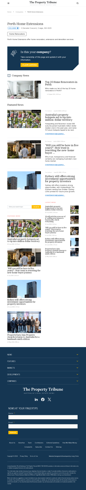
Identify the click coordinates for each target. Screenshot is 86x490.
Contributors (39, 442)
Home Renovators (17, 34)
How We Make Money (70, 442)
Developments (13, 374)
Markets (11, 367)
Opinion (38, 173)
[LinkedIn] (36, 399)
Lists (39, 82)
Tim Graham (48, 111)
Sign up (13, 432)
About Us (12, 442)
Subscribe (38, 446)
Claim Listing (29, 65)
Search (36, 207)
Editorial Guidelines (52, 442)
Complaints (28, 446)
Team (30, 442)
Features (11, 361)
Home (9, 11)
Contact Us (49, 446)
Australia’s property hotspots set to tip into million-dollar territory (23, 240)
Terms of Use (34, 456)
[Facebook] (42, 399)
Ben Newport (48, 141)
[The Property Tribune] (43, 390)
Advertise (21, 442)
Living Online (75, 456)
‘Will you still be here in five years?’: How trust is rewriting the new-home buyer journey (23, 270)
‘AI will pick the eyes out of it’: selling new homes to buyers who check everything (55, 219)
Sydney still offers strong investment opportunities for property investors (21, 301)
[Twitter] (49, 399)
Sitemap (59, 446)
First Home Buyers (35, 142)
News (9, 354)
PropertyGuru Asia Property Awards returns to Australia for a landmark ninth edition (23, 336)
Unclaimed (12, 28)
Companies (19, 11)
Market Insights (36, 111)
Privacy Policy (24, 456)
